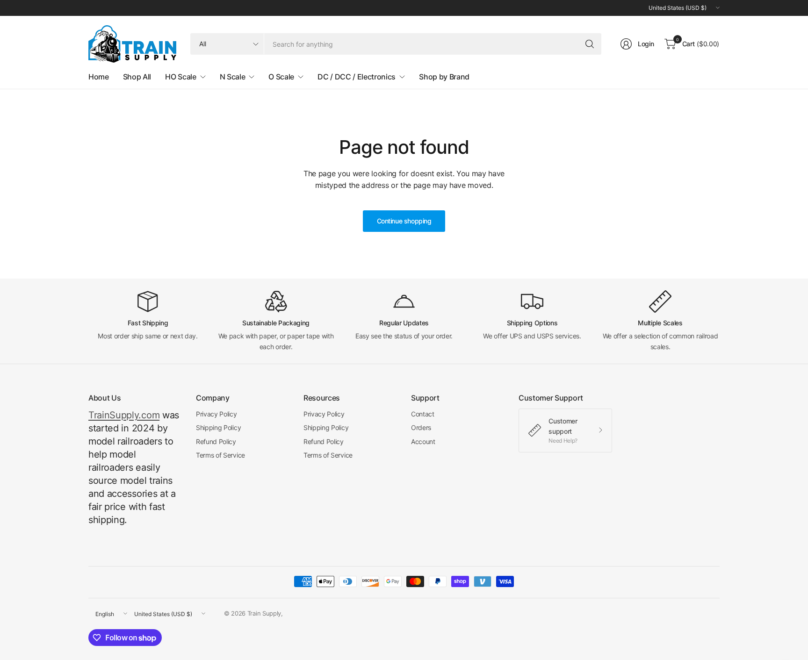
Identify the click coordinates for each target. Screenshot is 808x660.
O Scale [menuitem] (281, 76)
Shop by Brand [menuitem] (444, 76)
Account (423, 441)
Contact (422, 414)
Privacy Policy (216, 414)
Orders (421, 427)
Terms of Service (220, 455)
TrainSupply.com (123, 415)
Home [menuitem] (98, 76)
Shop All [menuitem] (137, 76)
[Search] (589, 44)
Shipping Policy (218, 427)
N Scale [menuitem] (232, 76)
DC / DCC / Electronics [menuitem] (356, 76)
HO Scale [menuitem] (180, 76)
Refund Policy (216, 441)
